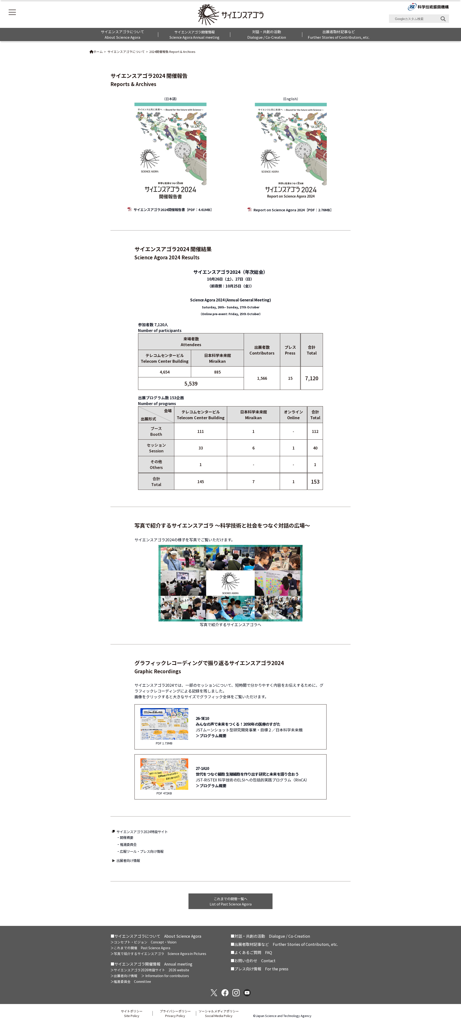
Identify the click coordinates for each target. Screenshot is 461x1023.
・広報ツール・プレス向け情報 (140, 851)
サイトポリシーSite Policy (132, 1013)
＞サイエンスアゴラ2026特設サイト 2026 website (149, 969)
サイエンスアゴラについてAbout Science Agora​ (122, 34)
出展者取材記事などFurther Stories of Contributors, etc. (339, 34)
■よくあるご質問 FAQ (251, 952)
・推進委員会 (126, 844)
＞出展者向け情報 (123, 975)
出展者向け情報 (128, 860)
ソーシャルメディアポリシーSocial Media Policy (219, 1013)
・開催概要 (124, 837)
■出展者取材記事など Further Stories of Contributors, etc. (284, 944)
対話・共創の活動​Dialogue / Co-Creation (266, 34)
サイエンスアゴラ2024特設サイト (142, 831)
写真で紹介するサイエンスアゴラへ (230, 624)
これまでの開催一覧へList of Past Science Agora (231, 901)
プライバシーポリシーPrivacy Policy (175, 1013)
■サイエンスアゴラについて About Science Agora (155, 936)
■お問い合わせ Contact (252, 960)
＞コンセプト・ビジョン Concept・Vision (143, 942)
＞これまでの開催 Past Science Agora (140, 947)
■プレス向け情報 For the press (259, 969)
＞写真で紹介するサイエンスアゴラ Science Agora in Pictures (158, 953)
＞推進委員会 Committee (130, 981)
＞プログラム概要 (211, 735)
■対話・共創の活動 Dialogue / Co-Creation (270, 936)
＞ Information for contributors (165, 975)
